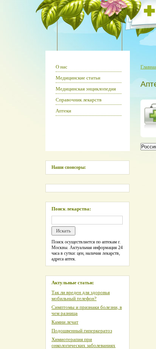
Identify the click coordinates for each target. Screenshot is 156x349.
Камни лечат (64, 322)
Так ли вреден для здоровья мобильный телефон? (80, 295)
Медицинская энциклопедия (86, 89)
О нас (61, 67)
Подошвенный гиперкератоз (81, 330)
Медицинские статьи (78, 78)
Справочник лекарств (78, 100)
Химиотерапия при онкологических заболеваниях (83, 342)
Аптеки (63, 111)
